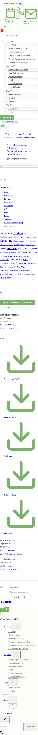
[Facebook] (1, 603)
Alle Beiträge (13, 109)
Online (25, 260)
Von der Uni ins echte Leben (19, 55)
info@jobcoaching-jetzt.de (10, 569)
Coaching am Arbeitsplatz (18, 62)
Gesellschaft (9, 202)
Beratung (18, 233)
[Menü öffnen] (3, 126)
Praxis (6, 216)
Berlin (25, 233)
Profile (11, 80)
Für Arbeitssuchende (16, 73)
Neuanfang (16, 259)
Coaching (12, 45)
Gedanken (12, 248)
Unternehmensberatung (17, 48)
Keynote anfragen (15, 84)
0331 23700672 (20, 17)
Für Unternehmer (15, 77)
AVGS (21, 4)
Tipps (23, 267)
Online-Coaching (5, 263)
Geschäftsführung (15, 94)
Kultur (15, 256)
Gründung (8, 209)
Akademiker (3, 233)
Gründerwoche (24, 249)
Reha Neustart (9, 533)
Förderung (8, 195)
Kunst (20, 256)
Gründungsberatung (16, 52)
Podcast (11, 112)
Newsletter (17, 597)
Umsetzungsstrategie (6, 270)
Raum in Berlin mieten (16, 87)
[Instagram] (4, 603)
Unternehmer (6, 274)
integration (13, 252)
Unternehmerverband (29, 274)
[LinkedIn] (9, 603)
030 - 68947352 (9, 551)
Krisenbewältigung (6, 256)
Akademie (7, 117)
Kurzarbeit (26, 256)
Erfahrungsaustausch (6, 245)
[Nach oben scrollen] (2, 610)
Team (6, 683)
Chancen (29, 237)
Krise (35, 252)
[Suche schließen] (5, 719)
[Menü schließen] (0, 614)
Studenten (8, 456)
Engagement (32, 241)
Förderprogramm (30, 245)
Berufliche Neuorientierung (9, 237)
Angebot (7, 655)
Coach (34, 237)
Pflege (13, 263)
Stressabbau (10, 267)
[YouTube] (2, 31)
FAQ (23, 597)
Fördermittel (11, 101)
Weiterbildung (9, 226)
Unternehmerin (18, 274)
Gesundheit (8, 206)
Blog (6, 700)
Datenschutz (23, 592)
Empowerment (24, 241)
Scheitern (27, 263)
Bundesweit (22, 237)
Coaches (11, 98)
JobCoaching (25, 252)
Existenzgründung (19, 245)
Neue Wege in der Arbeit (18, 70)
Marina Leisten (4, 260)
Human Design (5, 252)
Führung (7, 199)
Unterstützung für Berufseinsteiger (21, 59)
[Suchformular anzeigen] (5, 26)
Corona (16, 241)
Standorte (8, 219)
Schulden (33, 263)
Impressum (14, 592)
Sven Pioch (17, 267)
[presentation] (21, 136)
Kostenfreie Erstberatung (9, 20)
